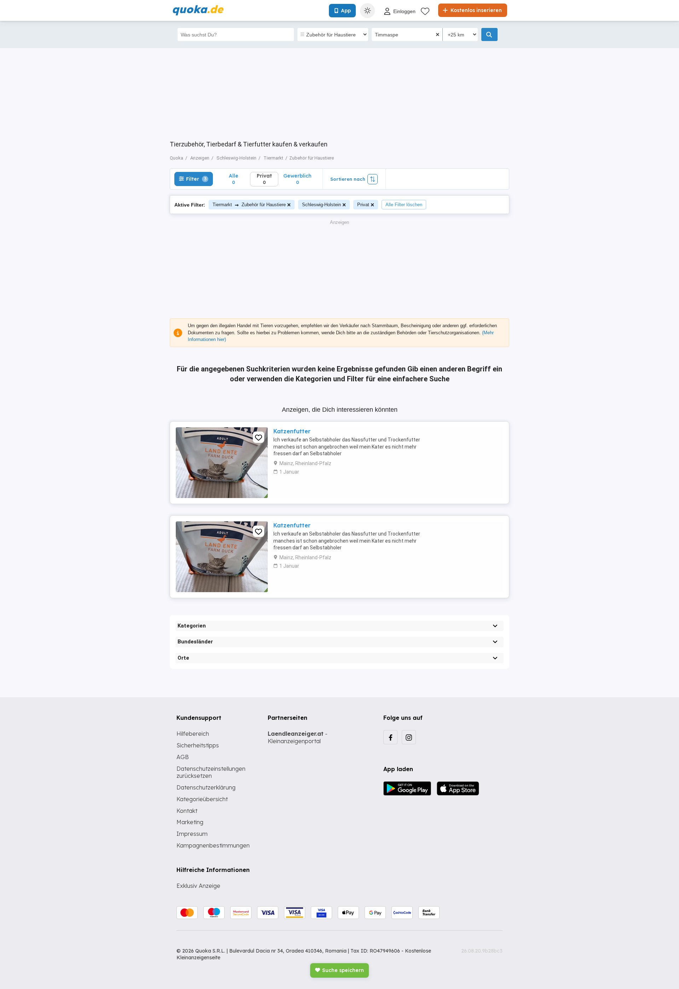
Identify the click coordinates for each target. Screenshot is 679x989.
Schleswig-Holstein (321, 204)
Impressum (192, 833)
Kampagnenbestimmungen (213, 845)
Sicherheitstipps (197, 745)
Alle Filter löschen (403, 204)
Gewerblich (297, 179)
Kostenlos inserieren (475, 10)
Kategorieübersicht (202, 799)
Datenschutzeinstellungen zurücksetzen (210, 772)
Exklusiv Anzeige (198, 885)
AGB (182, 756)
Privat (363, 204)
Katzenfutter (292, 431)
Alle (233, 179)
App (346, 10)
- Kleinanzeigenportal (297, 737)
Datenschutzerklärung (206, 787)
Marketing (189, 822)
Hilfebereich (192, 733)
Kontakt (186, 810)
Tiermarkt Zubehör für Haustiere (249, 204)
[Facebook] (390, 737)
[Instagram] (409, 737)
